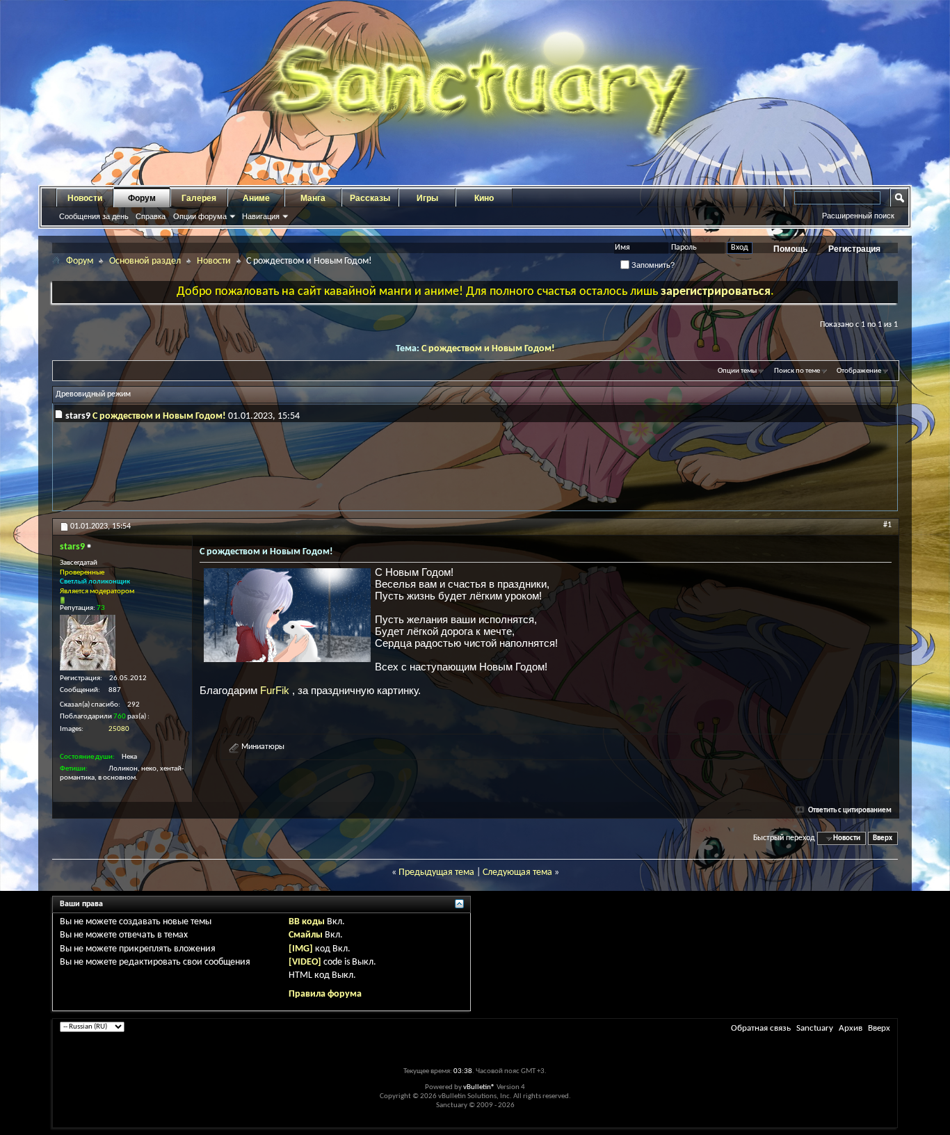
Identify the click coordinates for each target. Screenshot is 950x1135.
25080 (118, 729)
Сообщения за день (94, 216)
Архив (850, 1028)
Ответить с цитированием (850, 810)
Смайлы (306, 935)
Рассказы (370, 198)
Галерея (199, 198)
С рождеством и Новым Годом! (488, 349)
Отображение (859, 371)
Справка (151, 216)
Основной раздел (145, 261)
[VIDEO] (305, 962)
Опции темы (737, 371)
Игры (427, 198)
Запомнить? (652, 265)
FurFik (276, 690)
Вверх (882, 838)
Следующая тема (517, 872)
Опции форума (200, 216)
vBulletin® (479, 1087)
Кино (484, 198)
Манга (312, 198)
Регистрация (854, 249)
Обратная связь (761, 1028)
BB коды (307, 922)
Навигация (261, 216)
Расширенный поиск (858, 215)
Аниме (256, 198)
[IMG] (301, 949)
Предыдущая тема (436, 872)
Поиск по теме (797, 371)
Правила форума (325, 994)
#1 (887, 525)
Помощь (790, 249)
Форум (142, 198)
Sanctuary (814, 1028)
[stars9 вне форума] (87, 642)
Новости (84, 198)
